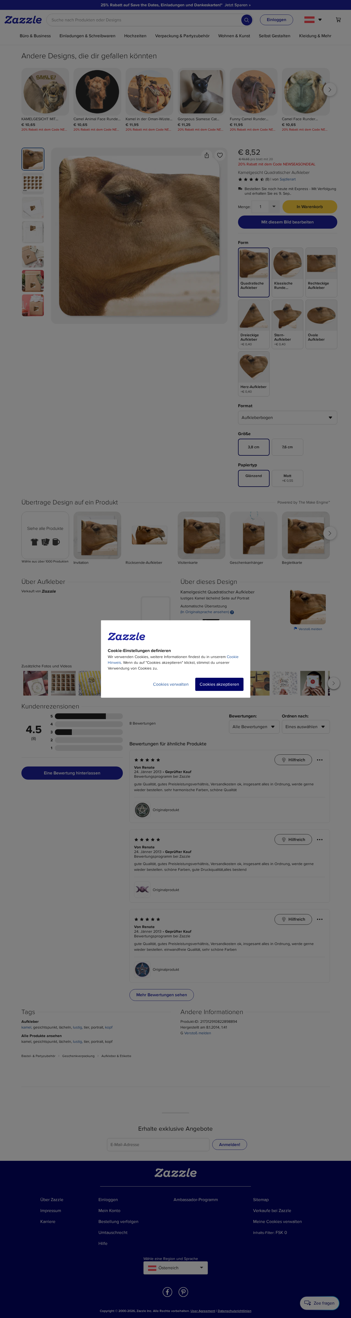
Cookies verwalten (171, 684)
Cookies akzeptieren (219, 684)
